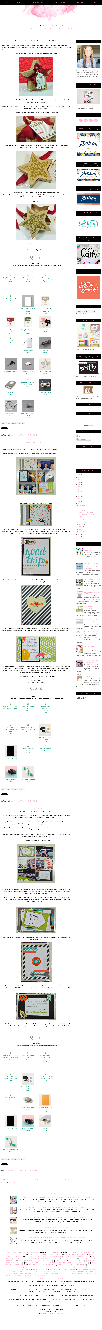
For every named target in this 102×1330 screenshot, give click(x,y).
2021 (79, 487)
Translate (89, 314)
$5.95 (45, 394)
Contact (95, 2)
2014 (79, 503)
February (81, 531)
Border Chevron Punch (27, 1107)
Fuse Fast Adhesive (10, 779)
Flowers (54, 1267)
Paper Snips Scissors (10, 371)
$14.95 (28, 313)
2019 (79, 491)
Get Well (28, 1275)
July (80, 527)
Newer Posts (5, 1179)
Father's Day (31, 1267)
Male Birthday (65, 1263)
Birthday (72, 1252)
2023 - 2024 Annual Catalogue (46, 1271)
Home (6, 2)
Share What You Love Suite (19, 1269)
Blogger (92, 425)
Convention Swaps (67, 1269)
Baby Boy (92, 1267)
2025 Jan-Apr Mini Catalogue (41, 1265)
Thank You (56, 1256)
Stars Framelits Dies (45, 371)
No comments (42, 435)
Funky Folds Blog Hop (87, 1269)
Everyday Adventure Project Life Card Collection (45, 708)
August (81, 524)
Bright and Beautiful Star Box (36, 40)
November (82, 508)
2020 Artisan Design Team (77, 1256)
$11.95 (10, 710)
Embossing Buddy (28, 371)
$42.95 (28, 282)
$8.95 (10, 415)
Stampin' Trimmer (28, 350)
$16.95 (10, 373)
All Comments (82, 439)
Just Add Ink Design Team (22, 1252)
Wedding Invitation (40, 1275)
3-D (20, 1261)
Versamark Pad (45, 330)
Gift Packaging (66, 1267)
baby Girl (53, 1269)
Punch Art (13, 1271)
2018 (79, 494)
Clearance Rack (60, 2)
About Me (20, 2)
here (65, 106)
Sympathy (44, 1267)
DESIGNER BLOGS (58, 1314)
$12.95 (45, 332)
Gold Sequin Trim (10, 413)
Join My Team (38, 2)
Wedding (90, 1273)
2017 (79, 496)
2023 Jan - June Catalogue (26, 1273)
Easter (81, 1273)
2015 (79, 501)
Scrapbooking (26, 1271)
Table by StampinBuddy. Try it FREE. (13, 423)
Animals (9, 1275)
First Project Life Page (36, 811)
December (82, 505)
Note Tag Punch (10, 392)
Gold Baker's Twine (45, 392)
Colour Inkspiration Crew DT (64, 1273)
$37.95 (28, 1110)
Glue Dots (45, 1128)
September (82, 522)
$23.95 (45, 282)
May (80, 529)
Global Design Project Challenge (43, 1259)
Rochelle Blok (51, 26)
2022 (79, 484)
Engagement (18, 1275)
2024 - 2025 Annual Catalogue (45, 1254)
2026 (79, 475)
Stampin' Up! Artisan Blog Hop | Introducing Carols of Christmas (57, 1238)
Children (9, 1273)
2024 (79, 479)
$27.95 (28, 731)
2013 (79, 534)
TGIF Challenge (81, 1263)
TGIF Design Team (69, 1259)
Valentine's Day (48, 1263)
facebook (12, 434)
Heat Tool (45, 350)
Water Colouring (40, 1269)
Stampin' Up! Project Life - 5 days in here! (36, 445)
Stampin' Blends (76, 1261)
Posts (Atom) (13, 1183)
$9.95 (10, 303)
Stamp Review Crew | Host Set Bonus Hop (57, 1228)
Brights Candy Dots (45, 748)
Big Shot (10, 340)
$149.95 (10, 342)
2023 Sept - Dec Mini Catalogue (71, 1265)
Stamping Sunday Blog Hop (82, 1271)
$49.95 (28, 353)
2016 (79, 499)
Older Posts (67, 1179)
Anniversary (45, 1273)
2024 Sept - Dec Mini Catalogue (38, 1261)
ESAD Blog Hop (31, 1263)
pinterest (32, 434)
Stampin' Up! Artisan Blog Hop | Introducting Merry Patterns (57, 1217)
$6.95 (28, 710)
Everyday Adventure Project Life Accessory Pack (10, 729)
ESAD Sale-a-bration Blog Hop (92, 579)
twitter (22, 434)
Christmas (53, 1252)
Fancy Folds (60, 1261)
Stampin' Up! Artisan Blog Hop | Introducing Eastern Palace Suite (57, 1207)
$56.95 (10, 282)
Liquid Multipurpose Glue (28, 779)
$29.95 (10, 394)
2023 (79, 482)
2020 (79, 489)
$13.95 (28, 386)
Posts (79, 436)
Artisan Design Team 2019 (37, 1256)
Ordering (79, 2)
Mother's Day (80, 1267)
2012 (79, 537)
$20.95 (45, 712)
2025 (79, 477)
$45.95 (45, 373)
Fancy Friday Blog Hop (75, 1254)
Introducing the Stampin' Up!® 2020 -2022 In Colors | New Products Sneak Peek (57, 1197)
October (81, 510)
